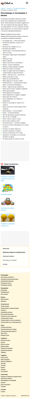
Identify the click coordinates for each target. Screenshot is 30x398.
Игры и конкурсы (5, 384)
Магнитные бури (5, 340)
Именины (3, 301)
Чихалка (3, 363)
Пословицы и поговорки (10, 260)
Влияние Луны (5, 335)
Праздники (4, 290)
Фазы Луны (4, 333)
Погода (3, 342)
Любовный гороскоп (6, 312)
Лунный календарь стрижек (8, 329)
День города (4, 294)
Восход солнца (5, 344)
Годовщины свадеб (6, 285)
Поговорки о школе (6, 194)
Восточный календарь (7, 314)
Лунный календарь (6, 327)
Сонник (3, 391)
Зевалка (3, 369)
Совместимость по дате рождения (10, 320)
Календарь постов (6, 283)
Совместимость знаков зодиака (10, 308)
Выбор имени (5, 299)
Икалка (3, 367)
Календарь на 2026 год (7, 277)
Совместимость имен (7, 318)
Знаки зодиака (5, 306)
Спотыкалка (4, 371)
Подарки (3, 386)
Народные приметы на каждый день (14, 252)
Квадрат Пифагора (6, 361)
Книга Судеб (4, 357)
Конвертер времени (6, 350)
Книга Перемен (5, 359)
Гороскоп (3, 310)
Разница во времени (7, 348)
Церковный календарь (7, 281)
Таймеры (3, 352)
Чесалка (3, 365)
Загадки (5, 264)
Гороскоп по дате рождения (9, 316)
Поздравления (5, 292)
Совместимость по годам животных (11, 322)
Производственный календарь (9, 279)
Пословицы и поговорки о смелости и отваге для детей (8, 178)
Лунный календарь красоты (9, 331)
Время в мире (5, 346)
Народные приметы (8, 256)
